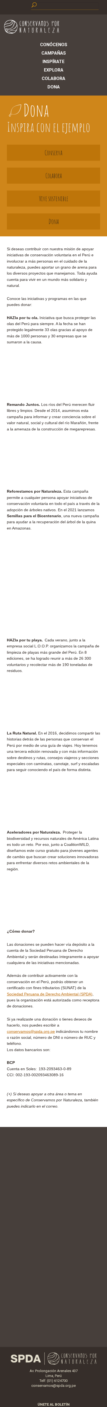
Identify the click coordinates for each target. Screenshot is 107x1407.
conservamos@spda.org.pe (53, 1386)
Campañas (53, 53)
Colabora (53, 78)
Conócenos (53, 44)
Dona (53, 87)
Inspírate (53, 61)
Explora (53, 70)
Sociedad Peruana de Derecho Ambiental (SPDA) (49, 994)
